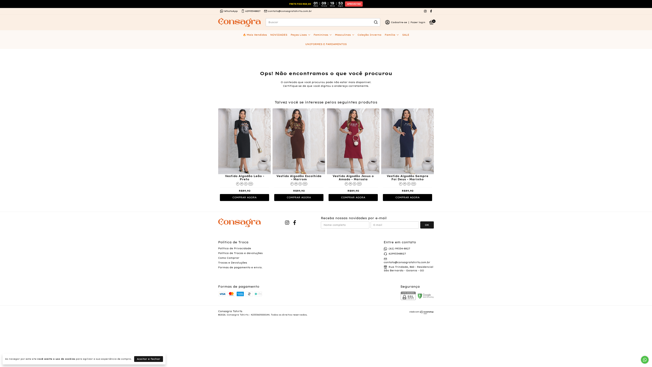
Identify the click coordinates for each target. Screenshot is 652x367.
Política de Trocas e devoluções (240, 253)
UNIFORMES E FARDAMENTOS (326, 44)
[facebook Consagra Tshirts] (431, 11)
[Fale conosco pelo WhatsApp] (645, 360)
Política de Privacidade (234, 248)
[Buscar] (375, 22)
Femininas (321, 34)
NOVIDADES (278, 34)
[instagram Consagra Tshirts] (425, 11)
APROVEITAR (354, 4)
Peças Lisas (299, 34)
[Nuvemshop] (421, 313)
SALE (405, 34)
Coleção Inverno (369, 34)
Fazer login (418, 22)
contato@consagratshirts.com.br (290, 11)
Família (390, 34)
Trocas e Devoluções (232, 262)
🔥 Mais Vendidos (255, 34)
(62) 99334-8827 (399, 248)
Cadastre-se (399, 22)
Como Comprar (228, 257)
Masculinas (343, 34)
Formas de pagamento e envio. (240, 267)
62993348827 (252, 11)
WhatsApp (231, 11)
